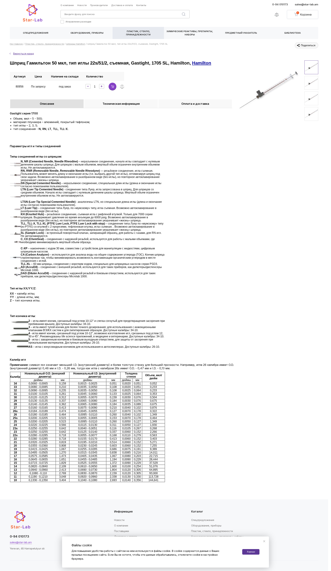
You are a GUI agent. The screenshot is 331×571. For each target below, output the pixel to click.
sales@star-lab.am (306, 4)
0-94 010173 (280, 4)
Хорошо (251, 551)
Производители (99, 5)
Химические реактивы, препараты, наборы (190, 33)
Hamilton (201, 63)
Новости (82, 5)
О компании (67, 5)
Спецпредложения (35, 32)
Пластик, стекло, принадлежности (138, 33)
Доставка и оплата (122, 5)
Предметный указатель (241, 32)
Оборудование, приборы (87, 32)
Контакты (141, 5)
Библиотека (292, 32)
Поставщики (121, 531)
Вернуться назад (23, 53)
